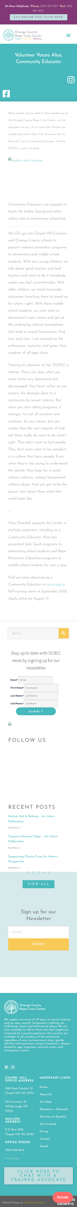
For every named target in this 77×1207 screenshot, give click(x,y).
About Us (46, 1094)
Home (43, 1087)
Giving (44, 1131)
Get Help (45, 1101)
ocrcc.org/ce (56, 584)
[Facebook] (6, 1067)
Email (14, 679)
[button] (68, 35)
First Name (17, 687)
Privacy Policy (12, 1158)
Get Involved (48, 1124)
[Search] (64, 633)
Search (44, 1146)
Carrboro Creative (34, 1202)
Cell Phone (17, 703)
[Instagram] (12, 1067)
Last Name (17, 695)
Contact (45, 1138)
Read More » (14, 827)
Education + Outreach (54, 1109)
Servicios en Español (53, 1116)
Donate (62, 1197)
